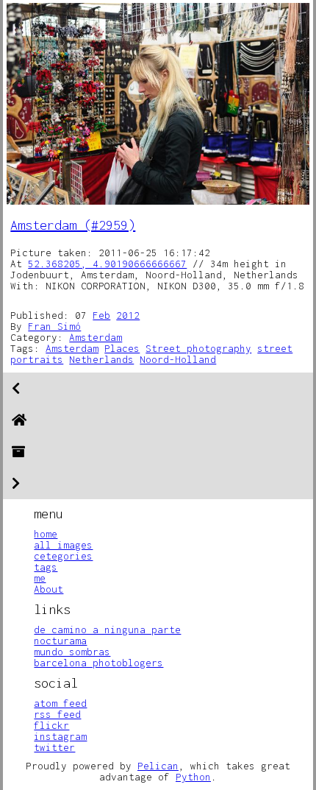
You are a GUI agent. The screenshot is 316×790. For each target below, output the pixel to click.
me (40, 578)
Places (122, 348)
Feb (101, 315)
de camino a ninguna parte (107, 629)
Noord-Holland (178, 359)
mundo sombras (72, 651)
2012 (128, 315)
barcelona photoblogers (98, 663)
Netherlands (101, 359)
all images (63, 545)
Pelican (158, 766)
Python (193, 777)
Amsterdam (95, 337)
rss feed (57, 714)
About (48, 589)
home (45, 534)
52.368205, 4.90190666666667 (107, 263)
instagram (60, 736)
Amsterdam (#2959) (72, 225)
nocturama (60, 640)
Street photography (198, 348)
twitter (54, 747)
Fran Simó (54, 326)
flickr (51, 725)
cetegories (63, 556)
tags (45, 567)
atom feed (60, 703)
